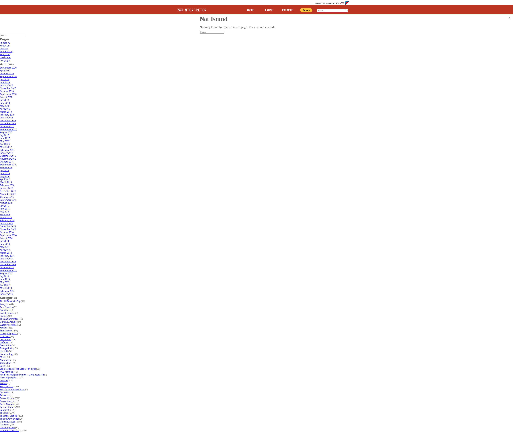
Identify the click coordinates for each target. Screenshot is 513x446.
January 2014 (6, 258)
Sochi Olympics (7, 404)
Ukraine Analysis (8, 321)
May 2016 (4, 176)
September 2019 (8, 76)
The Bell (4, 412)
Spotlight (4, 409)
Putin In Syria (6, 386)
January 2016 (6, 188)
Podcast (4, 380)
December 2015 (8, 191)
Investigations (7, 313)
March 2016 (6, 182)
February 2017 (7, 149)
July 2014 (4, 241)
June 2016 (5, 173)
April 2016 (5, 179)
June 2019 (5, 82)
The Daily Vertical (8, 415)
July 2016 (4, 170)
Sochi (2, 365)
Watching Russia (8, 324)
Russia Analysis (7, 401)
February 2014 (7, 255)
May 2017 (4, 141)
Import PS (5, 42)
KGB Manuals (6, 371)
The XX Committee (9, 318)
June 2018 (5, 102)
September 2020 (8, 67)
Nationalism (6, 360)
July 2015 (4, 205)
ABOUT (250, 10)
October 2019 (7, 73)
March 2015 (6, 217)
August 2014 (6, 238)
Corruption (5, 339)
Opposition (5, 362)
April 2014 (5, 249)
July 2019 (4, 79)
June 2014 (5, 243)
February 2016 (7, 185)
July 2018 (4, 100)
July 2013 (4, 276)
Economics (5, 345)
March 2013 (6, 288)
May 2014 (4, 246)
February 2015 (7, 220)
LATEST (269, 10)
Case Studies (6, 307)
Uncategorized (7, 427)
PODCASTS (287, 10)
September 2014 (8, 235)
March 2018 (6, 111)
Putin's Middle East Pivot (12, 389)
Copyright (5, 60)
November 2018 (8, 88)
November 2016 (8, 158)
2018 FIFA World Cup (10, 301)
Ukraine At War (7, 421)
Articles (3, 327)
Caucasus (5, 336)
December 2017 (8, 120)
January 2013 (6, 293)
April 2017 (5, 144)
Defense (4, 342)
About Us (4, 45)
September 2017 (8, 129)
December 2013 (8, 261)
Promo (3, 383)
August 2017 (6, 132)
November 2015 (8, 194)
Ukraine (4, 424)
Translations (6, 330)
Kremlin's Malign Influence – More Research (22, 374)
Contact (4, 48)
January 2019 (6, 85)
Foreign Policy (7, 348)
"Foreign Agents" (8, 333)
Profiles (4, 315)
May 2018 (4, 105)
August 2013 (6, 273)
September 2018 (8, 94)
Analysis (4, 304)
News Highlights (8, 377)
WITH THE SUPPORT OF (327, 3)
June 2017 (5, 138)
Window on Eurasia (9, 430)
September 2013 (8, 270)
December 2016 (8, 155)
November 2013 (8, 264)
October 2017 (7, 126)
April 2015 (5, 214)
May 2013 (4, 282)
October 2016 (7, 161)
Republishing (6, 51)
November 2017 (8, 123)
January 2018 (6, 117)
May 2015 (4, 211)
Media (3, 357)
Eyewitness (5, 310)
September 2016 (8, 164)
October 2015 (7, 196)
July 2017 (4, 135)
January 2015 (6, 223)
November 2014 (8, 229)
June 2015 (5, 208)
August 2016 (6, 167)
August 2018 (6, 97)
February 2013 (7, 290)
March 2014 (6, 252)
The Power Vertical (9, 418)
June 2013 (5, 279)
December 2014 (8, 226)
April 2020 (5, 70)
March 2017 (6, 147)
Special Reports (8, 407)
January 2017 (6, 152)
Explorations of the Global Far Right (18, 368)
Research (4, 395)
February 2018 (7, 114)
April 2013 (5, 285)
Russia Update (7, 398)
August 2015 (6, 202)
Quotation (5, 392)
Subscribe (5, 54)
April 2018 (5, 108)
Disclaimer (5, 57)
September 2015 (8, 199)
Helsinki (4, 351)
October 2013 (7, 267)
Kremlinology (6, 354)
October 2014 (7, 232)
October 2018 (7, 91)
